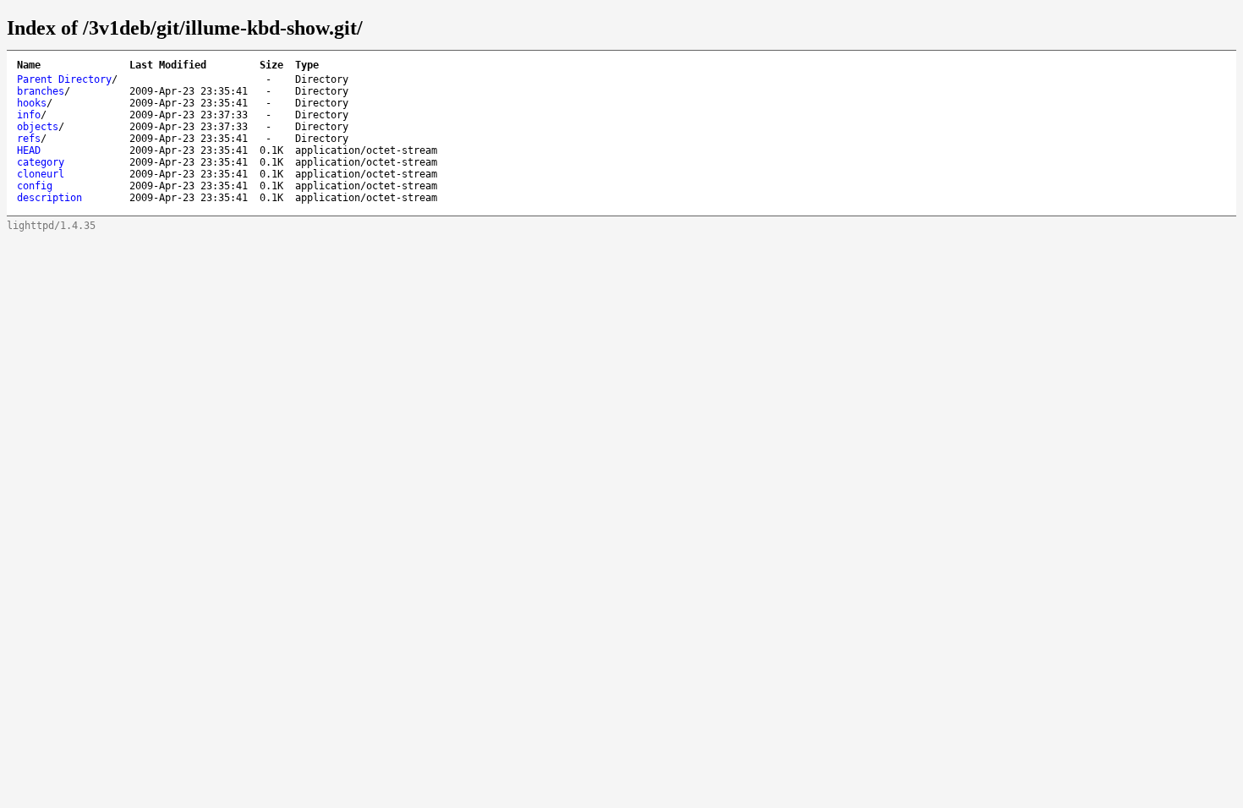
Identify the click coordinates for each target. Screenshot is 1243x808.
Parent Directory (64, 79)
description (49, 198)
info (29, 115)
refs (29, 139)
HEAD (29, 150)
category (40, 162)
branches (40, 91)
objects (37, 127)
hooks (32, 103)
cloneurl (40, 174)
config (34, 186)
